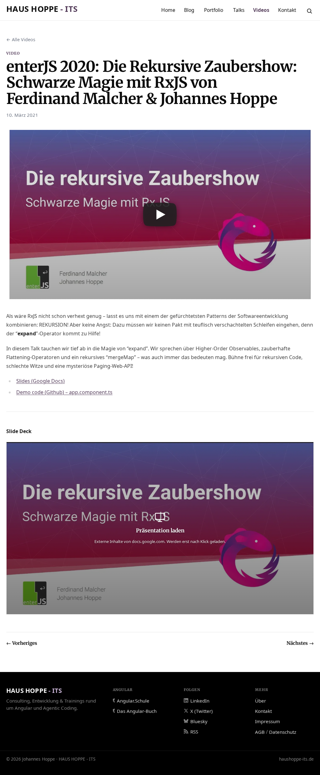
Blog (189, 10)
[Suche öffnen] (309, 11)
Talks (239, 10)
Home (168, 10)
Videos (261, 10)
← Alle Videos (20, 39)
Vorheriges (21, 643)
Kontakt (287, 10)
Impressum (267, 721)
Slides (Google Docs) (40, 381)
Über (260, 701)
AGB (260, 732)
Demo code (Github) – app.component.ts (64, 392)
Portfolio (213, 10)
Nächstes (300, 643)
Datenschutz (282, 732)
